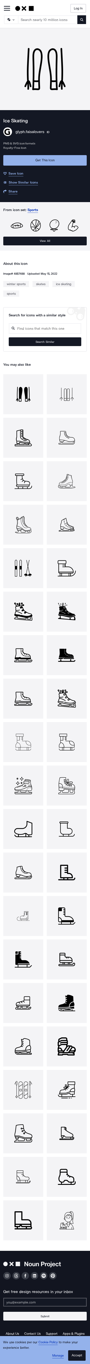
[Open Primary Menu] (7, 8)
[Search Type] (11, 19)
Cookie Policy (48, 1342)
